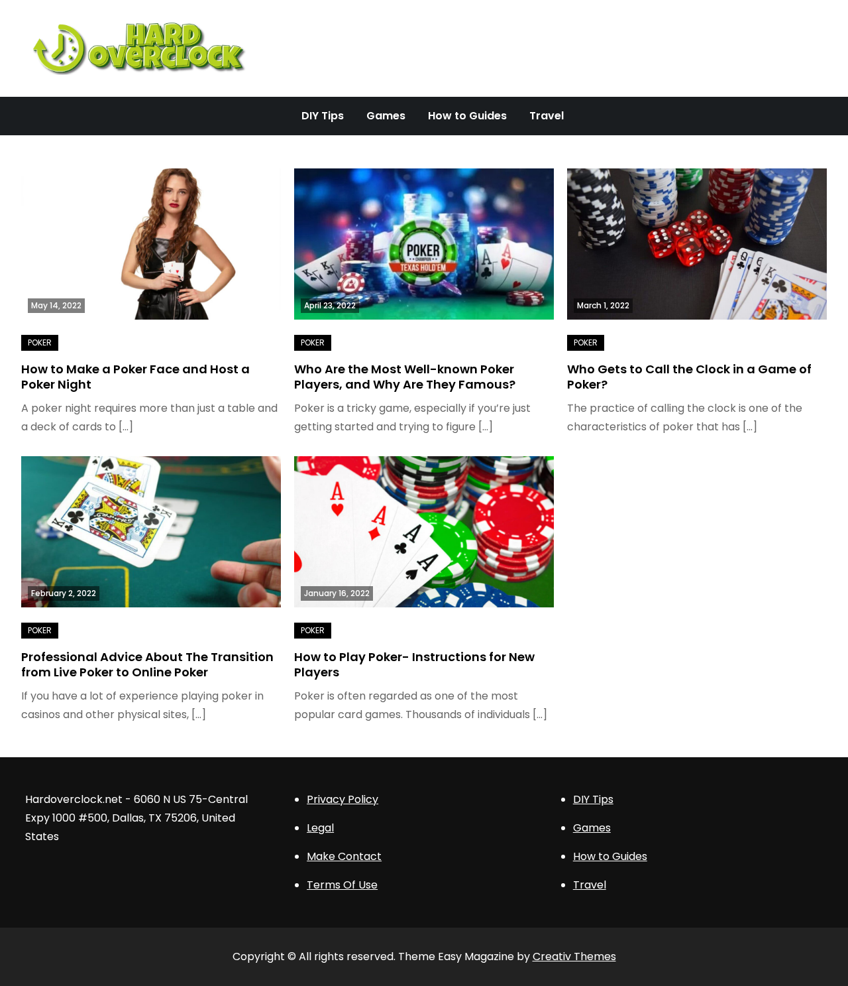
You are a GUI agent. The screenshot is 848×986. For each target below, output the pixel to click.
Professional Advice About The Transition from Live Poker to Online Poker (147, 664)
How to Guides (467, 115)
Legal (320, 827)
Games (385, 115)
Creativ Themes (574, 956)
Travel (546, 115)
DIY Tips (322, 115)
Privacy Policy (342, 799)
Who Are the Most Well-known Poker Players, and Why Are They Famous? (404, 377)
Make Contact (344, 856)
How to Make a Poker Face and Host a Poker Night (135, 377)
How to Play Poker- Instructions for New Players (414, 664)
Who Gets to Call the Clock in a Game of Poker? (689, 377)
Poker (40, 342)
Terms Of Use (342, 885)
